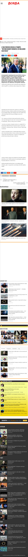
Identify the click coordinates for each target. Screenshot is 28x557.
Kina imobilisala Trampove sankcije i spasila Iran (12, 220)
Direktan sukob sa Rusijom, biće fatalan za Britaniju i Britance (11, 397)
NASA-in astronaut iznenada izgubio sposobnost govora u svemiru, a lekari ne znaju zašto (17, 505)
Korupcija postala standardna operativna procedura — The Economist (17, 452)
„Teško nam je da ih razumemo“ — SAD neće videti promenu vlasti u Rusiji (17, 484)
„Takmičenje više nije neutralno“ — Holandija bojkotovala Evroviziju (16, 531)
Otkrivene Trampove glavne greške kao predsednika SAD (10, 392)
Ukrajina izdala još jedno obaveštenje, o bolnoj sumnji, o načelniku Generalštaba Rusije (17, 478)
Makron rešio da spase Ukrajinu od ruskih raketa (9, 402)
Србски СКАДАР (7, 383)
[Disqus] (14, 263)
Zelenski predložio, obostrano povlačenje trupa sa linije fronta (14, 38)
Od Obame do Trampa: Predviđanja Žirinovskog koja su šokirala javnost (16, 516)
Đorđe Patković (7, 404)
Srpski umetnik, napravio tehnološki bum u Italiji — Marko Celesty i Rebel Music (16, 526)
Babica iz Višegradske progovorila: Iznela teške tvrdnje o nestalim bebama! (17, 511)
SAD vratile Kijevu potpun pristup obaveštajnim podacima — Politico (12, 413)
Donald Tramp (5, 175)
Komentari (15, 348)
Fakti (5, 41)
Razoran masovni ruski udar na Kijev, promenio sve (13, 238)
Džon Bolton (12, 175)
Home (2, 41)
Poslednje (3, 348)
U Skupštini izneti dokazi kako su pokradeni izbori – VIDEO (9, 179)
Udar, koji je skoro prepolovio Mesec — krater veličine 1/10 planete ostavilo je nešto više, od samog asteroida (17, 318)
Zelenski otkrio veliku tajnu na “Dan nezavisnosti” (13, 203)
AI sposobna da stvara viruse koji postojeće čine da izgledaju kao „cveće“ (17, 537)
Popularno (9, 348)
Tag (19, 348)
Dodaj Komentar (16, 53)
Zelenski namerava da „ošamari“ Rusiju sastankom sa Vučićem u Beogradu (13, 407)
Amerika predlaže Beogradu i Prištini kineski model (19, 183)
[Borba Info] (14, 3)
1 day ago (21, 392)
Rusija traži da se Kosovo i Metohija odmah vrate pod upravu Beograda (16, 430)
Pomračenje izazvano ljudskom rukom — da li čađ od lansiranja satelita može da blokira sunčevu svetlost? (17, 312)
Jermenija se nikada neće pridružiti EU (16, 440)
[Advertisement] (14, 21)
